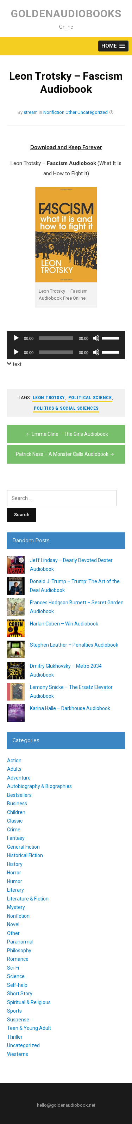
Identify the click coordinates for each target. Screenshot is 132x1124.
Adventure (19, 778)
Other (70, 112)
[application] (66, 338)
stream (31, 112)
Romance (18, 959)
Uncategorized (92, 112)
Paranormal (20, 942)
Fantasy (16, 838)
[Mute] (96, 338)
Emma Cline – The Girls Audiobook (70, 434)
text (17, 364)
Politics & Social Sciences (66, 408)
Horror (14, 872)
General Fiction (23, 847)
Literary (15, 890)
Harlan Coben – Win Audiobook (64, 624)
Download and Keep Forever (66, 147)
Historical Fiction (25, 855)
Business (17, 803)
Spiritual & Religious (29, 1002)
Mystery (16, 907)
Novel (13, 924)
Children (16, 812)
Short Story (19, 993)
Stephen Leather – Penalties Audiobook (74, 645)
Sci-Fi (13, 968)
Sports (14, 1011)
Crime (13, 829)
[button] (113, 46)
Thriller (15, 1037)
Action (14, 760)
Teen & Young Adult (29, 1028)
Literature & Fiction (28, 899)
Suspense (18, 1019)
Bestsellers (19, 795)
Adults (14, 769)
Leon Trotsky (49, 397)
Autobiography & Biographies (39, 786)
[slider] (111, 337)
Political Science (90, 397)
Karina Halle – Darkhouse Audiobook (70, 708)
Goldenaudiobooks (66, 13)
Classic (15, 821)
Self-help (17, 985)
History (15, 864)
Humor (14, 881)
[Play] (16, 338)
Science (16, 976)
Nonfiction (53, 112)
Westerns (17, 1054)
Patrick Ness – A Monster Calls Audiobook (62, 454)
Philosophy (19, 950)
